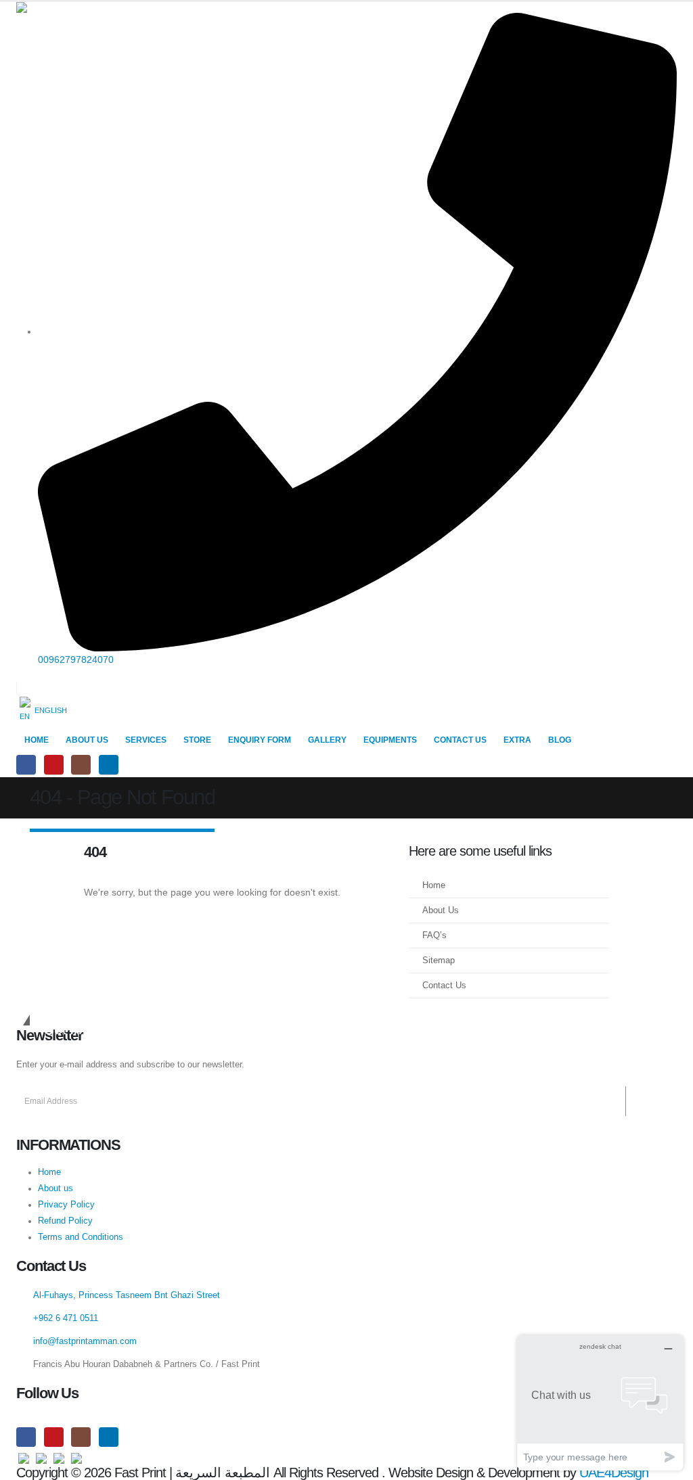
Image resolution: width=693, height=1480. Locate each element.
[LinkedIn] (108, 764)
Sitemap (438, 960)
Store (197, 740)
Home (36, 740)
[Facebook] (26, 764)
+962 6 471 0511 (65, 1318)
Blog (559, 740)
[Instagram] (81, 764)
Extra (517, 740)
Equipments (390, 740)
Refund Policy (65, 1221)
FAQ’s (434, 935)
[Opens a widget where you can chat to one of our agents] (600, 1402)
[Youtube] (54, 764)
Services (145, 740)
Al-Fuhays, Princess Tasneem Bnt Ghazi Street (126, 1295)
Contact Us (460, 740)
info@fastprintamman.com (85, 1341)
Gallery (327, 740)
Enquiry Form (259, 740)
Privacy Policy (66, 1204)
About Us (87, 740)
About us (55, 1188)
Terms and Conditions (80, 1237)
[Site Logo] (77, 7)
